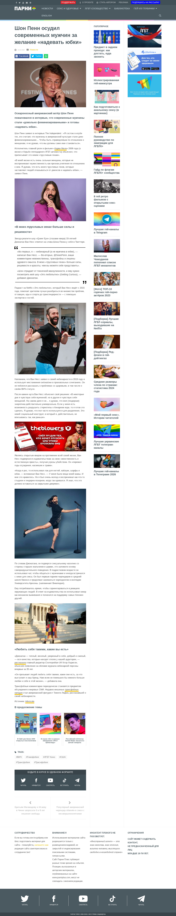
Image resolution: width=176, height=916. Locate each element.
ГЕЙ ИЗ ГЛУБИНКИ (144, 8)
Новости (47, 8)
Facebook (23, 56)
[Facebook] (17, 2)
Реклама (123, 2)
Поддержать (68, 2)
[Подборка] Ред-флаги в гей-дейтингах (104, 355)
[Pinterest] (31, 2)
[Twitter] (20, 2)
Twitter (38, 56)
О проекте (87, 2)
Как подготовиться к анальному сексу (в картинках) (107, 110)
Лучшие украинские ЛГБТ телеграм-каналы (106, 444)
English (47, 15)
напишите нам (41, 845)
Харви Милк (61, 148)
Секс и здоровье (68, 8)
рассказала (20, 662)
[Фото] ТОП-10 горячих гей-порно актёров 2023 (105, 292)
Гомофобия (33, 757)
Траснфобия (41, 762)
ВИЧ (19, 757)
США (63, 757)
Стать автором (107, 2)
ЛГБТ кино (49, 757)
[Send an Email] (27, 2)
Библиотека (122, 8)
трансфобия (23, 762)
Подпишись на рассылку (145, 2)
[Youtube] (23, 2)
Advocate (29, 701)
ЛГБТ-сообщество (96, 8)
